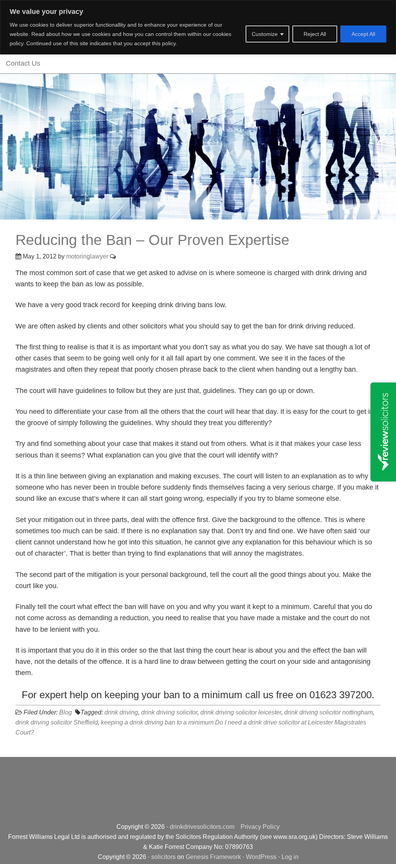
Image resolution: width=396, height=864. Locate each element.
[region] (198, 27)
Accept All (363, 34)
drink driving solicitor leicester (240, 712)
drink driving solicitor (169, 712)
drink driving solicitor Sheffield (56, 722)
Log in (290, 857)
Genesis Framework (213, 857)
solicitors (163, 857)
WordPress (261, 857)
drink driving (121, 712)
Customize (265, 34)
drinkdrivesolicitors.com (202, 826)
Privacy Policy (260, 826)
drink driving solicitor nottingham (328, 712)
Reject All (315, 34)
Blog (65, 712)
